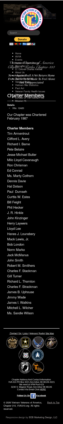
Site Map (50, 333)
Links (25, 333)
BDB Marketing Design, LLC (43, 417)
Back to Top (53, 402)
